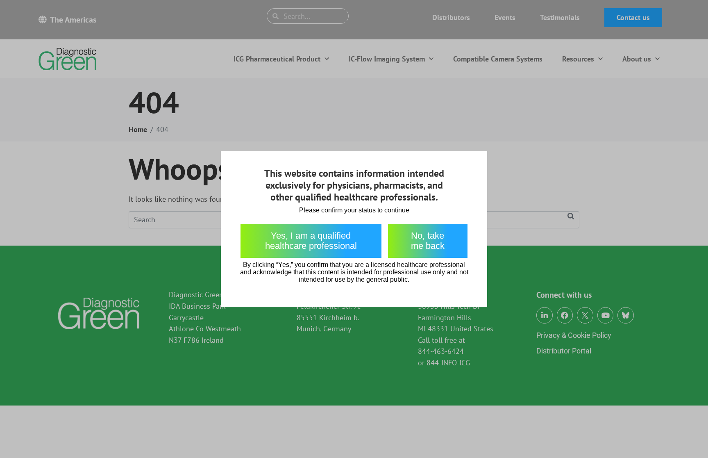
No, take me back (428, 240)
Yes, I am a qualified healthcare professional (311, 240)
